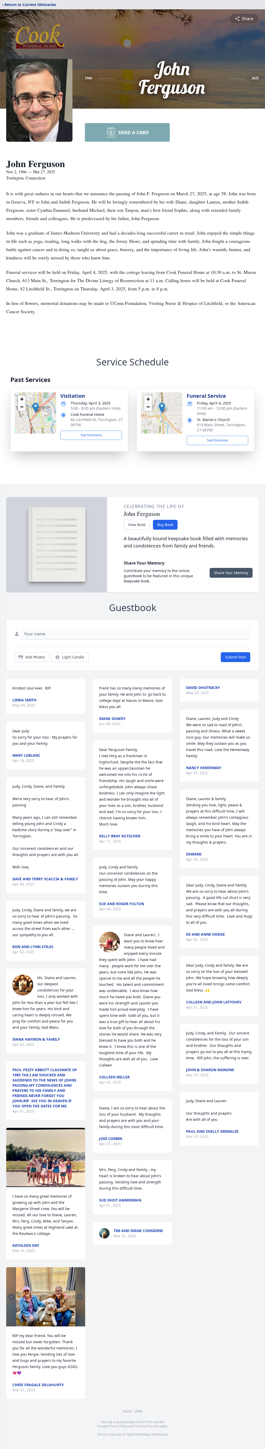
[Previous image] (11, 1297)
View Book (136, 524)
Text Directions (91, 435)
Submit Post (235, 657)
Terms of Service (147, 1426)
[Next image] (80, 1297)
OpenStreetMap (138, 1434)
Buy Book (165, 524)
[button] (35, 407)
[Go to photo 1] (44, 1323)
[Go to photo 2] (47, 1323)
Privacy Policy (118, 1426)
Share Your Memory (231, 572)
